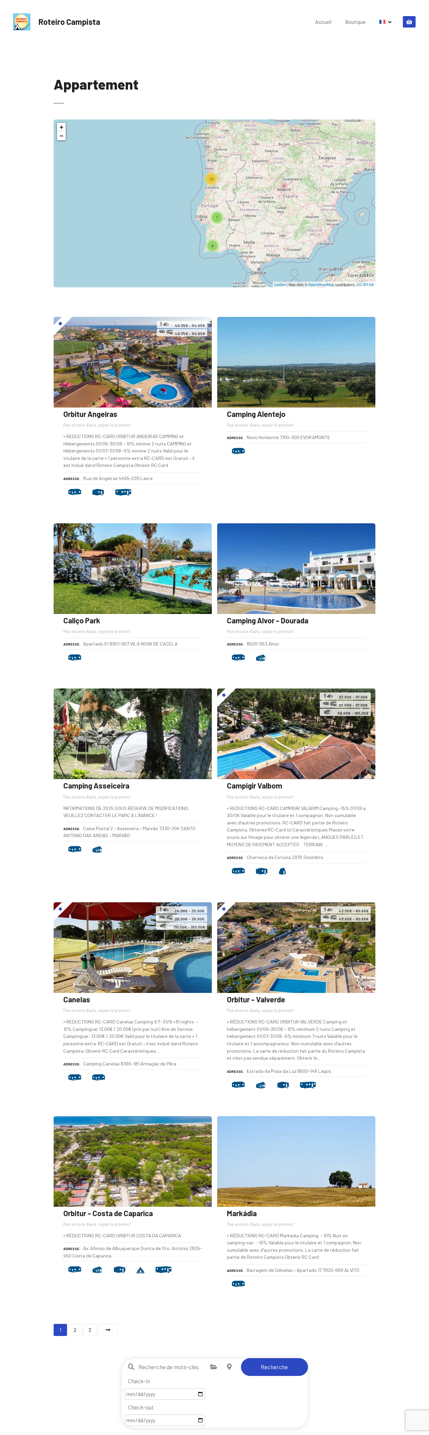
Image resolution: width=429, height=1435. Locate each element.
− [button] (61, 135)
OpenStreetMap (321, 284)
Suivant (108, 1330)
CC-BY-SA (365, 284)
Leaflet (280, 284)
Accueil (323, 21)
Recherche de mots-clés (131, 1367)
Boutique (355, 21)
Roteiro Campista (69, 22)
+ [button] (61, 127)
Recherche (274, 1367)
